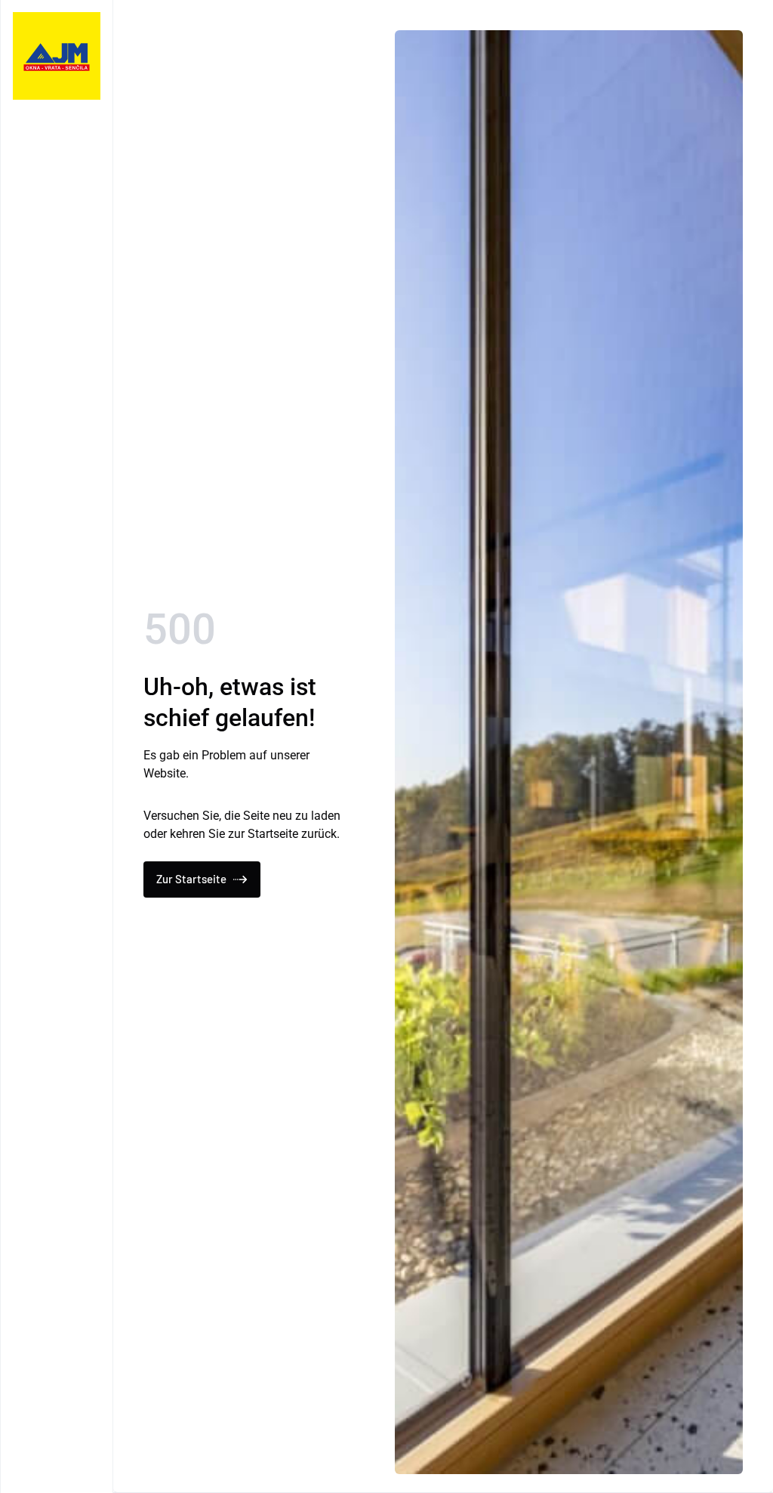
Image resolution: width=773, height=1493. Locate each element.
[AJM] (56, 56)
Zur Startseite (191, 879)
